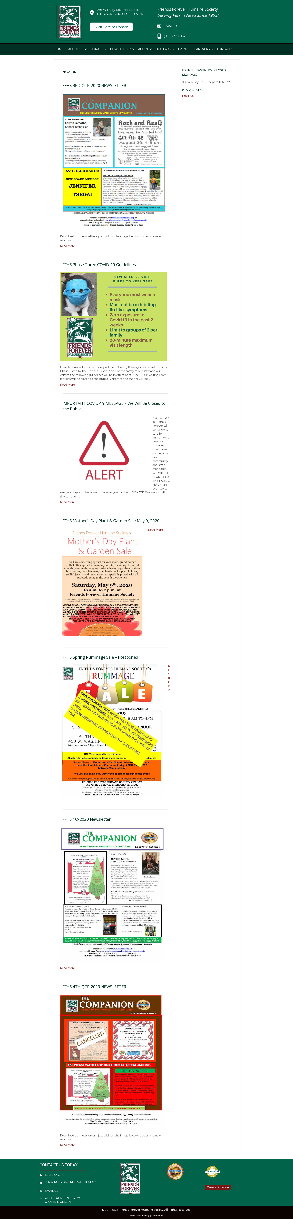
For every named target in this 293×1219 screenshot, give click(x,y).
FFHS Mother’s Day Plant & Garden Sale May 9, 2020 (111, 520)
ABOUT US (75, 49)
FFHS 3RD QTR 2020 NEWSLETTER (94, 85)
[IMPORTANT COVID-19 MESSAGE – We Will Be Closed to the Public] (104, 449)
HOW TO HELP (120, 49)
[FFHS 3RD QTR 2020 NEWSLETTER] (113, 161)
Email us (187, 95)
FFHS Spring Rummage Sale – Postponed (100, 657)
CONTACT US (226, 49)
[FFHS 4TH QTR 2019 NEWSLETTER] (112, 1061)
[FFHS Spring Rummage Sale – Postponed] (112, 731)
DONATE (97, 49)
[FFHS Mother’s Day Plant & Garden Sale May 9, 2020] (102, 581)
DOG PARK (163, 49)
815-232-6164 (192, 89)
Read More (67, 246)
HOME (58, 49)
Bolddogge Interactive (152, 1215)
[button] (85, 49)
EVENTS (183, 49)
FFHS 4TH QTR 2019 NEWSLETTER (94, 986)
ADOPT (143, 49)
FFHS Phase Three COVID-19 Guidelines (99, 264)
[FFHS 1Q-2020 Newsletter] (112, 893)
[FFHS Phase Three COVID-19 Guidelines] (113, 316)
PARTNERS (202, 49)
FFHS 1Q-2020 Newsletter (87, 819)
